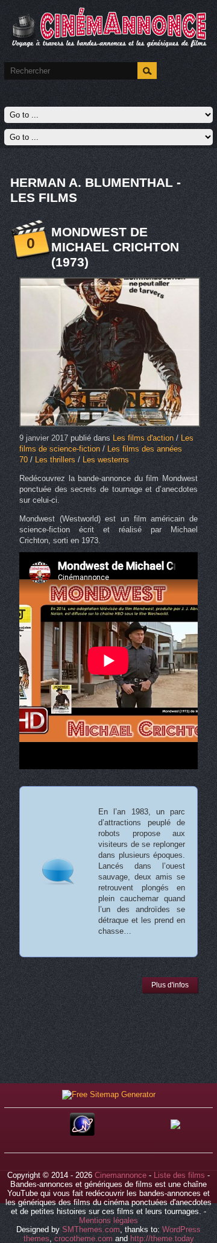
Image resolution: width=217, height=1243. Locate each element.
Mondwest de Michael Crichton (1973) (115, 247)
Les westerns (106, 459)
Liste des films (179, 1175)
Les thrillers (55, 459)
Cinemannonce (120, 1175)
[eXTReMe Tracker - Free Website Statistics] (82, 1133)
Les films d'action (143, 437)
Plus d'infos (170, 985)
